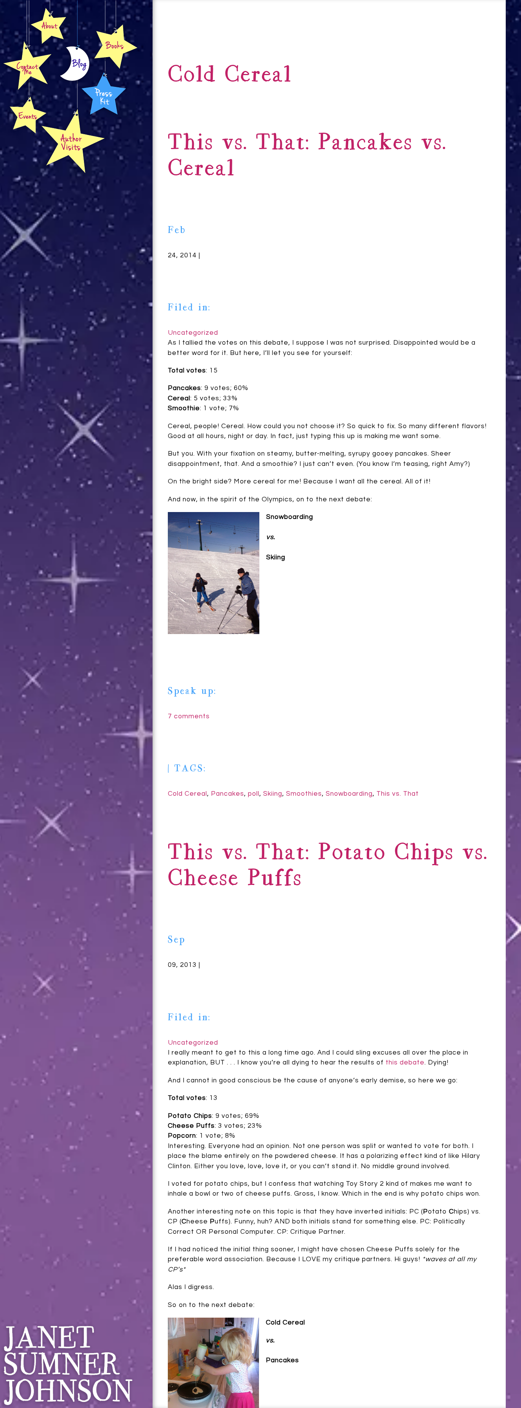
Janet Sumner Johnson (67, 1365)
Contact (27, 65)
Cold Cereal (187, 793)
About (48, 25)
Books (115, 46)
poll (253, 793)
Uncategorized (193, 332)
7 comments (189, 716)
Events (27, 115)
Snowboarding (349, 793)
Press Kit (104, 92)
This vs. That (397, 793)
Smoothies (304, 793)
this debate (405, 1062)
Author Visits (73, 141)
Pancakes (227, 793)
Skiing (272, 793)
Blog (75, 65)
